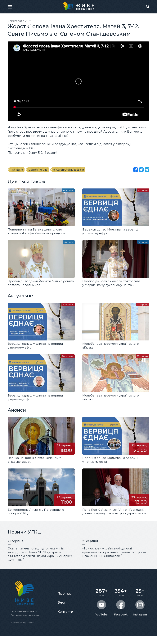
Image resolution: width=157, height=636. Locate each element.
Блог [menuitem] (61, 602)
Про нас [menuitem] (64, 593)
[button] (10, 6)
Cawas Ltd (32, 622)
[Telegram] (147, 169)
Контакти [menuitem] (65, 612)
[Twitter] (141, 169)
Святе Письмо (38, 169)
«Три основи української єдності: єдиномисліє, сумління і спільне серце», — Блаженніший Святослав (114, 552)
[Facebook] (135, 169)
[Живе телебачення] (78, 6)
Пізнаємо (17, 169)
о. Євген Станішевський (68, 169)
